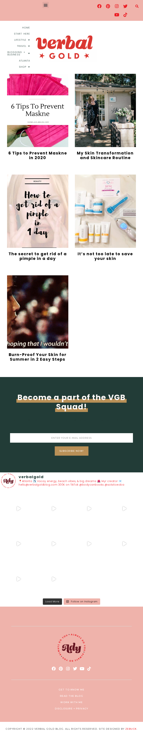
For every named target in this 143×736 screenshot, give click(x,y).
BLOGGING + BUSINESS (16, 53)
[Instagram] (116, 6)
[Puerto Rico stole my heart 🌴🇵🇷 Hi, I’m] (124, 508)
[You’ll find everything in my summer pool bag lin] (54, 508)
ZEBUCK (131, 728)
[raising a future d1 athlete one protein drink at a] (89, 544)
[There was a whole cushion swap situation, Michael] (18, 508)
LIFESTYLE (20, 40)
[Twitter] (125, 6)
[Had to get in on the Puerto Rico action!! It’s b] (89, 508)
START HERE (22, 34)
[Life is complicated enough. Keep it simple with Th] (54, 579)
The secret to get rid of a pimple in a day (38, 256)
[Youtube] (116, 14)
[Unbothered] (54, 544)
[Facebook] (99, 6)
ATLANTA (24, 60)
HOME (26, 27)
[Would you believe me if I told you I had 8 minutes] (18, 579)
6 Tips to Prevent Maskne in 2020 (37, 155)
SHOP (22, 67)
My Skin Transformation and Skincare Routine (105, 155)
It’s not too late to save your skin (105, 256)
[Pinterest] (108, 6)
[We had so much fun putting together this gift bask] (18, 544)
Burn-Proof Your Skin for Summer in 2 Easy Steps (37, 357)
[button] (45, 5)
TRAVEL (21, 46)
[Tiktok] (125, 14)
